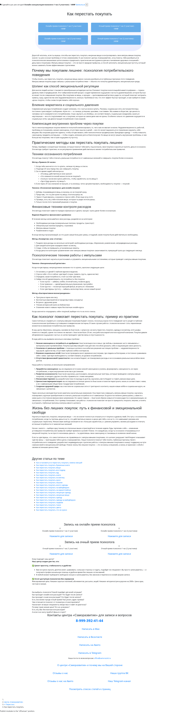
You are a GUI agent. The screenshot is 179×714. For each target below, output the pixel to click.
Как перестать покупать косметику (50, 477)
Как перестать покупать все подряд (50, 470)
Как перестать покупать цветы (48, 507)
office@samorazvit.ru (102, 658)
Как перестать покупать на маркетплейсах (53, 490)
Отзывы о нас (60, 673)
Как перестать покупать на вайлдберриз (52, 487)
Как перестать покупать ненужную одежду (53, 492)
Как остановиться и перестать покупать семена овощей (59, 463)
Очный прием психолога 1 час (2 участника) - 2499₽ (116, 39)
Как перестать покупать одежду (49, 497)
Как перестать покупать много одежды (52, 485)
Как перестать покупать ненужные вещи (52, 495)
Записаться (80, 5)
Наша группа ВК (119, 673)
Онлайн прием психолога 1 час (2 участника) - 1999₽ (63, 39)
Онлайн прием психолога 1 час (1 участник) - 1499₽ (63, 27)
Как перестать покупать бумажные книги (53, 465)
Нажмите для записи (61, 536)
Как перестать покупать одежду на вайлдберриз (56, 500)
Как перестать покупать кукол (48, 480)
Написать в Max (90, 628)
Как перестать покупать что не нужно (51, 510)
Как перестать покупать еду (47, 472)
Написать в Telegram (89, 652)
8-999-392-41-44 (89, 620)
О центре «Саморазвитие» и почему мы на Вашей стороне (89, 665)
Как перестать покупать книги (48, 475)
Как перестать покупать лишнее (49, 482)
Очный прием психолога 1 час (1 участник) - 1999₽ (116, 27)
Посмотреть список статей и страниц (90, 689)
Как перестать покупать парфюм (49, 502)
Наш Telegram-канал (119, 681)
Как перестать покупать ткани (48, 505)
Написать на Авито (89, 644)
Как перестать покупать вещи (48, 467)
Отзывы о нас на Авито (60, 681)
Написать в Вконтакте (89, 636)
